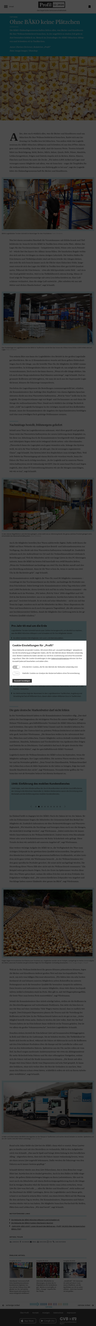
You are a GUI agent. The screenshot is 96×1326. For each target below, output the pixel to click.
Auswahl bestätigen (22, 681)
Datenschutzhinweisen (60, 658)
